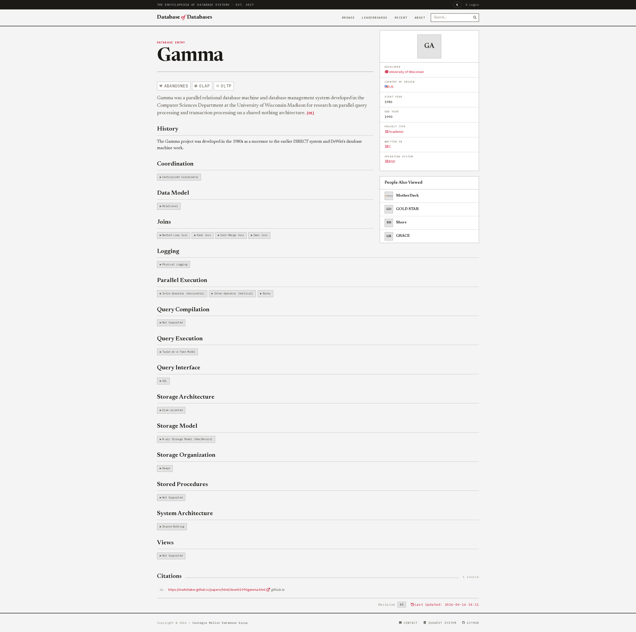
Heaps (166, 468)
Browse (348, 17)
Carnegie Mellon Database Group (220, 623)
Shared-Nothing (173, 526)
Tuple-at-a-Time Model (178, 351)
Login (474, 4)
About (420, 17)
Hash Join (204, 235)
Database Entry (171, 42)
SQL (164, 381)
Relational (170, 206)
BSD (392, 161)
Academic (396, 131)
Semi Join (260, 235)
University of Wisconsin (406, 72)
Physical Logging (174, 264)
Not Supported (172, 322)
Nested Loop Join (174, 235)
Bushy (267, 293)
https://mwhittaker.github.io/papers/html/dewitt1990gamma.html (217, 589)
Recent (401, 17)
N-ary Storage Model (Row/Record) (187, 439)
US (391, 86)
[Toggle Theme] (457, 4)
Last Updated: (447, 604)
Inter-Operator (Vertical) (233, 293)
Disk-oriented (172, 410)
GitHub (473, 623)
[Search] (475, 17)
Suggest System (442, 623)
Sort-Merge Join (232, 235)
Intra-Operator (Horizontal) (183, 293)
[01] (310, 113)
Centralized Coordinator (180, 177)
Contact (411, 623)
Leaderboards (375, 17)
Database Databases (184, 17)
